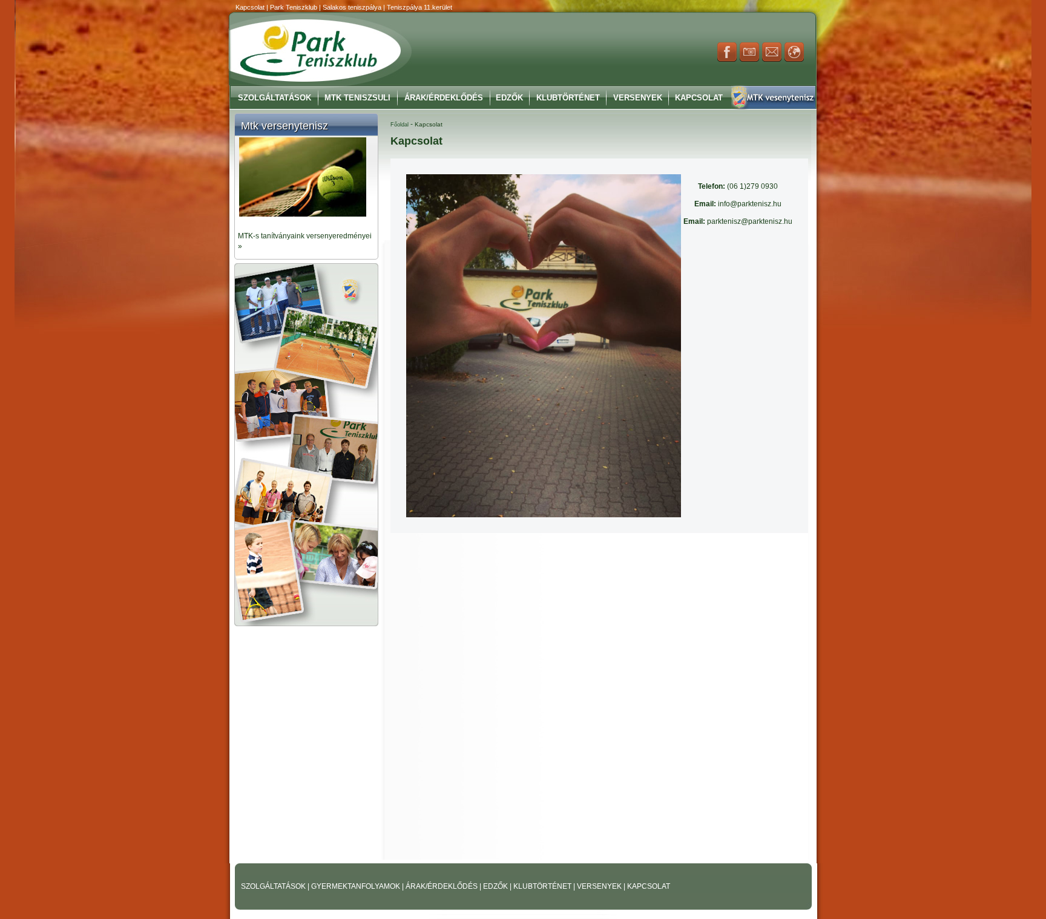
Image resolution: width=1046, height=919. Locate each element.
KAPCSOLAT (648, 886)
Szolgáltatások (274, 97)
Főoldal (399, 125)
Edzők (509, 97)
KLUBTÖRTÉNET (543, 886)
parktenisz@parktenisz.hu (737, 221)
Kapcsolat (699, 97)
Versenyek (637, 97)
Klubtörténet (568, 97)
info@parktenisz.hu (737, 204)
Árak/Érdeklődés (443, 97)
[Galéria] (749, 59)
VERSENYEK (600, 886)
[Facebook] (727, 59)
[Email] (771, 59)
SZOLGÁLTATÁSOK (274, 886)
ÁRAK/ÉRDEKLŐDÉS (442, 886)
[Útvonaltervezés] (794, 59)
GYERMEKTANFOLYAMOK (356, 886)
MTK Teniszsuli (357, 97)
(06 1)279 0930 (738, 186)
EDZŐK (496, 886)
